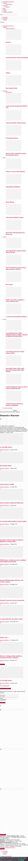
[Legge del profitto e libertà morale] (13, 120)
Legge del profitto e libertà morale (16, 123)
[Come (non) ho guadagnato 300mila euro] (13, 103)
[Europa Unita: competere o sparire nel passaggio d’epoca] (13, 150)
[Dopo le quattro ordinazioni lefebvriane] (11, 500)
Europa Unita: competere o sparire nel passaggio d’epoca (16, 154)
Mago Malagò (10, 202)
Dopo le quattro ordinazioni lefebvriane (11, 502)
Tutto (7, 28)
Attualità (5, 3)
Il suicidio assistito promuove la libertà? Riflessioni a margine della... (11, 540)
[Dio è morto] (13, 281)
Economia (5, 5)
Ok (22, 860)
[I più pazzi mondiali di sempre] (13, 214)
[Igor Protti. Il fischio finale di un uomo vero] (13, 229)
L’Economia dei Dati (12, 138)
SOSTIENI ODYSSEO (8, 1)
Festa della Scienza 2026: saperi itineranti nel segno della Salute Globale (15, 370)
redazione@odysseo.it (10, 847)
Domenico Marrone (4, 449)
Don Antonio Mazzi (11, 88)
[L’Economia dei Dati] (13, 135)
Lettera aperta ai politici (7, 484)
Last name (2, 696)
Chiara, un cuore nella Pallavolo (15, 171)
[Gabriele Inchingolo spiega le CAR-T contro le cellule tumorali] (13, 384)
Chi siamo (5, 17)
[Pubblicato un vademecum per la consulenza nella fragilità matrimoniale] (11, 557)
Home (1, 412)
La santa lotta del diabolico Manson (16, 316)
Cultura (4, 9)
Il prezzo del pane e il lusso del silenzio (17, 57)
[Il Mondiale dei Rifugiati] (13, 184)
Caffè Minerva (9, 4)
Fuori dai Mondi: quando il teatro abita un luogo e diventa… (16, 268)
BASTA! (8, 42)
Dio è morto (9, 284)
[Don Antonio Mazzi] (13, 85)
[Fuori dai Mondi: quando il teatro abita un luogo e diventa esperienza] (13, 264)
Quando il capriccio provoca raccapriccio (12, 600)
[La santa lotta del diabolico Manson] (13, 313)
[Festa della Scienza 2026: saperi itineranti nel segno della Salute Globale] (13, 365)
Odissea (8, 73)
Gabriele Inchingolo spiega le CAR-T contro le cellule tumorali (16, 387)
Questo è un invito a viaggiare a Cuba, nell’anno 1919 (15, 300)
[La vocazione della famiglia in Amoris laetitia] (11, 518)
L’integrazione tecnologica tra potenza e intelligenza (14, 404)
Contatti (4, 19)
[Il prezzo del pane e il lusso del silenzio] (13, 54)
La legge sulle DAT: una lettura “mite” (11, 619)
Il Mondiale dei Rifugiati (13, 187)
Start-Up (8, 7)
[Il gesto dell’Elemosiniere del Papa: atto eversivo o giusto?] (11, 577)
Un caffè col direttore (7, 12)
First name (2, 695)
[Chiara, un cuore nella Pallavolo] (13, 168)
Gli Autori (5, 18)
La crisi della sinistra (6, 447)
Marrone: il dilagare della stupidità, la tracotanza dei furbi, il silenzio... (11, 656)
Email (1, 698)
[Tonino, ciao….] (11, 634)
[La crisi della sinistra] (11, 444)
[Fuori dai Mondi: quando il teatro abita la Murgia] (13, 248)
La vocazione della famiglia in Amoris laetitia (13, 521)
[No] (23, 860)
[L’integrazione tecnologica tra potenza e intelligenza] (13, 400)
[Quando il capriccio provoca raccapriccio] (11, 597)
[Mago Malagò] (13, 199)
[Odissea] (13, 70)
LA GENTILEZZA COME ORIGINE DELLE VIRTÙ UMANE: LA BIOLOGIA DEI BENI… (17, 334)
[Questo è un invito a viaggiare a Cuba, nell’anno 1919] (13, 296)
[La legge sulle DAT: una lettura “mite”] (11, 616)
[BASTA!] (13, 39)
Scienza (4, 10)
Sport (4, 8)
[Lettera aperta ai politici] (11, 481)
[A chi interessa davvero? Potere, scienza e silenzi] (13, 348)
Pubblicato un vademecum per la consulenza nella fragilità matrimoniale (13, 560)
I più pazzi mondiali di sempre (15, 217)
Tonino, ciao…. (4, 637)
